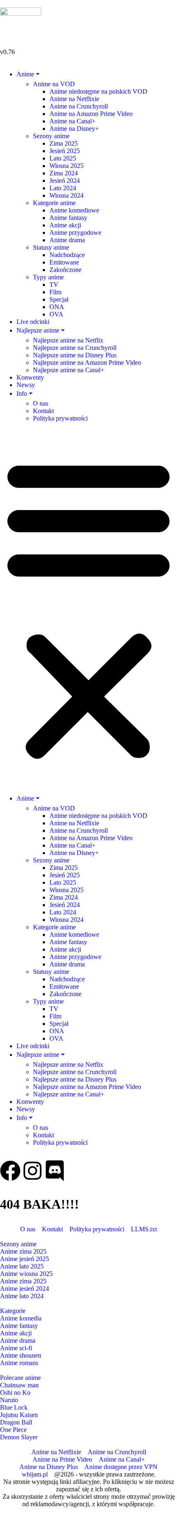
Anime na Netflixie (74, 98)
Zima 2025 (63, 143)
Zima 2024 (63, 173)
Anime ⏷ (28, 74)
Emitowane (64, 262)
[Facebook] (10, 1170)
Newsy (25, 384)
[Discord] (54, 1170)
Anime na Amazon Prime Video (91, 113)
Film (55, 291)
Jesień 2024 (64, 180)
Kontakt (43, 410)
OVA (56, 314)
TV (53, 284)
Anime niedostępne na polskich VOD (98, 91)
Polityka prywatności (60, 418)
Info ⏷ (24, 393)
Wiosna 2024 (66, 195)
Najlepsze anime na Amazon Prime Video (87, 362)
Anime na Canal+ (72, 121)
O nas (40, 403)
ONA (56, 306)
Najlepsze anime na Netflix (68, 340)
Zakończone (65, 269)
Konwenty (30, 377)
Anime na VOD (54, 83)
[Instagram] (32, 1170)
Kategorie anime (54, 202)
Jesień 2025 (64, 150)
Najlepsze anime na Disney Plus (74, 355)
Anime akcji (65, 225)
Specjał (58, 299)
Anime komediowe (74, 210)
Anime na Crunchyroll (78, 106)
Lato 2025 (62, 158)
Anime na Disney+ (74, 128)
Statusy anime (51, 247)
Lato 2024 (62, 187)
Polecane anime (20, 1377)
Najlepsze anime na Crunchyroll (74, 347)
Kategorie (13, 1310)
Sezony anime (51, 135)
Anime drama (67, 239)
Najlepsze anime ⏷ (40, 330)
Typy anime (48, 277)
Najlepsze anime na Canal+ (68, 369)
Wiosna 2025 (66, 165)
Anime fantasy (68, 217)
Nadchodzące (67, 254)
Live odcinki (32, 321)
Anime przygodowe (75, 232)
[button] (88, 608)
